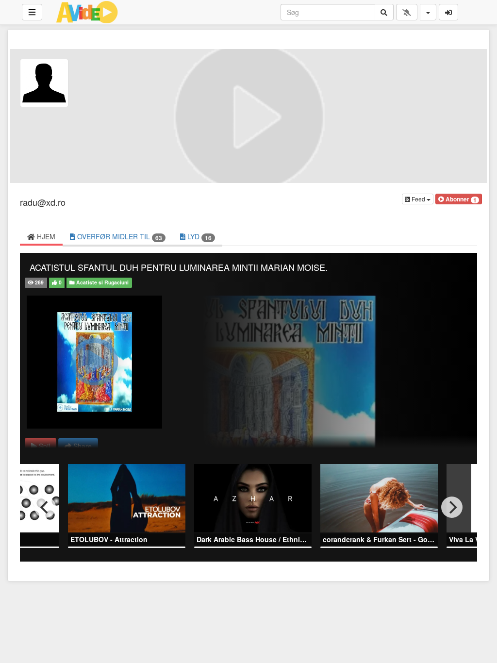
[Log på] (448, 12)
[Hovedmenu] (32, 12)
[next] (452, 507)
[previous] (45, 507)
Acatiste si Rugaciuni (102, 282)
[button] (458, 199)
